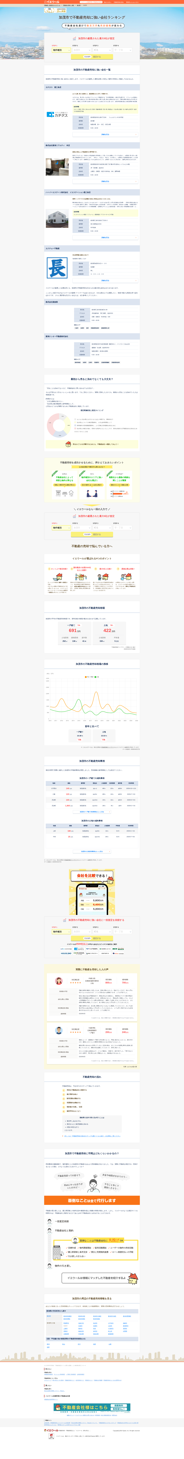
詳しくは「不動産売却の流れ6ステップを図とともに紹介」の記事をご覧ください (92, 1136)
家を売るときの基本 (58, 1380)
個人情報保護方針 (106, 1415)
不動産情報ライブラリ (107, 747)
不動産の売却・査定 (68, 5)
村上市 (110, 1331)
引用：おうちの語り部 (130, 1066)
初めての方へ (107, 2)
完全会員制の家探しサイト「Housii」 (54, 1391)
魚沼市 (95, 1323)
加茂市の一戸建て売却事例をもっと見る (92, 812)
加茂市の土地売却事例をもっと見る (92, 851)
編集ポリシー (70, 1415)
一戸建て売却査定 (71, 1374)
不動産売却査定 (48, 1374)
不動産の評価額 (98, 1380)
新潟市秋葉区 (68, 1316)
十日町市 (110, 1328)
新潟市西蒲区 (127, 1316)
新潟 (48, 1344)
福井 (94, 1344)
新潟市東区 (81, 1319)
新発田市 (125, 1326)
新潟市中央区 (112, 1316)
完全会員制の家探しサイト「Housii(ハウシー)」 (84, 1423)
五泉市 (80, 1326)
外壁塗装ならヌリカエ (50, 1425)
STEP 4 (116, 45)
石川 (79, 1344)
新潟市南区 (96, 1319)
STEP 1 (54, 45)
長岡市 (125, 1328)
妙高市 (95, 1331)
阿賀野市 (66, 1323)
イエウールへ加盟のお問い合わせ (84, 1415)
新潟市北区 (81, 1316)
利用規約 (97, 1415)
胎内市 (80, 1328)
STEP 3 (95, 45)
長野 (48, 1347)
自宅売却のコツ (80, 1380)
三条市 (110, 1326)
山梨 (110, 1344)
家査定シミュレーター (132, 2)
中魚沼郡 (81, 1334)
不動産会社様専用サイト (51, 1399)
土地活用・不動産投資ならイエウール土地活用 (57, 1423)
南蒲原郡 (110, 1334)
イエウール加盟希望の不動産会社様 (91, 2)
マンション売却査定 (59, 1374)
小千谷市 (110, 1323)
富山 (63, 1344)
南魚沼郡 (96, 1334)
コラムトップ (48, 1380)
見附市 (66, 1331)
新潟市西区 (67, 1319)
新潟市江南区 (97, 1316)
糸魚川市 (81, 1323)
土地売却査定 (80, 1374)
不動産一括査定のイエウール (52, 5)
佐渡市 (95, 1326)
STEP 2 (75, 45)
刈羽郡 (125, 1331)
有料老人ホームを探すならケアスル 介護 (69, 1425)
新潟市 (49, 1316)
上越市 (66, 1328)
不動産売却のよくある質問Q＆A (112, 1380)
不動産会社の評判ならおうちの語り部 (127, 1423)
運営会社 (114, 1415)
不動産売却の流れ (119, 2)
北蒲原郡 (66, 1334)
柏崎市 (125, 1323)
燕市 (94, 1328)
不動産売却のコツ (70, 1380)
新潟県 (79, 5)
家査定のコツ (89, 1380)
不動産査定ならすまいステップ (107, 1423)
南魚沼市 (81, 1331)
